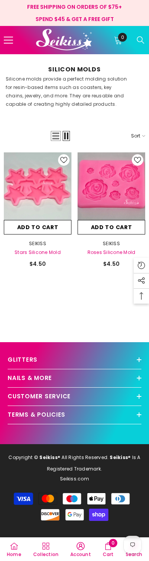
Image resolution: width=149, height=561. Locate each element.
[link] (81, 549)
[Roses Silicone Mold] (111, 186)
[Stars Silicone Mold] (37, 186)
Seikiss (37, 243)
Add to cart (37, 227)
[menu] (8, 40)
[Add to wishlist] (64, 160)
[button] (56, 136)
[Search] (140, 40)
